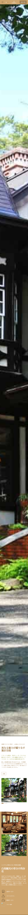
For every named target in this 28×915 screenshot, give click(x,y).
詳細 (4, 773)
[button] (2, 803)
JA (6, 2)
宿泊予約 (23, 2)
